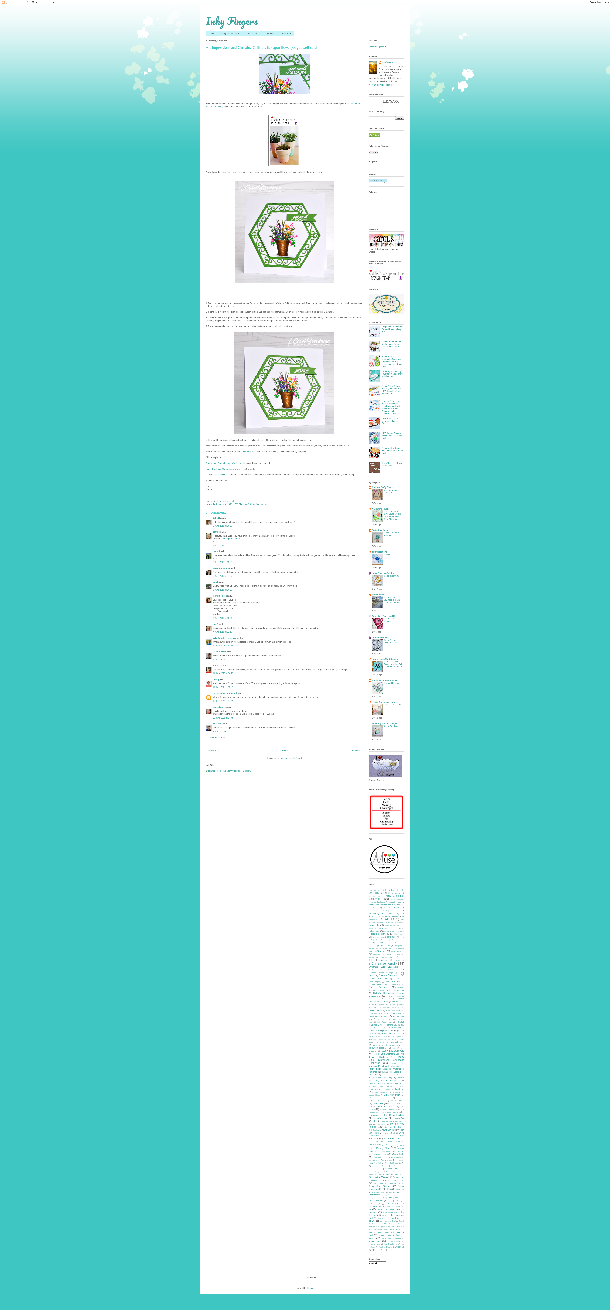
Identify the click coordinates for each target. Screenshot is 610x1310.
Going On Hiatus (391, 726)
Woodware (399, 1247)
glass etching (396, 1036)
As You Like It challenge (217, 474)
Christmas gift (397, 970)
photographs (398, 1151)
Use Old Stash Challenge (380, 1232)
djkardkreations (379, 552)
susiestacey (218, 707)
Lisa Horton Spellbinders (389, 1109)
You (384, 1250)
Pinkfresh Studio (396, 1154)
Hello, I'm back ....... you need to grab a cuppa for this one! (392, 600)
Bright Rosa (377, 943)
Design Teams (269, 34)
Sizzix (389, 1189)
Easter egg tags (375, 1013)
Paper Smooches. (391, 1138)
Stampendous (395, 1198)
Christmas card (383, 963)
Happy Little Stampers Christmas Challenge (386, 1060)
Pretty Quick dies (391, 1163)
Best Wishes (388, 931)
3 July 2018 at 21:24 (222, 731)
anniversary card (376, 913)
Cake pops (398, 946)
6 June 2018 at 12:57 (222, 545)
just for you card (381, 1101)
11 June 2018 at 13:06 (223, 687)
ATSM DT (233, 504)
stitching (399, 1201)
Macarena (217, 665)
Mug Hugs (381, 1124)
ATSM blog (245, 451)
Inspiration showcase (380, 1092)
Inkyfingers (387, 62)
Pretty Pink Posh (375, 1163)
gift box (371, 1036)
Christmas (383, 960)
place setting (378, 1157)
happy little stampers (392, 1050)
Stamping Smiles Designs (384, 723)
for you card (396, 1028)
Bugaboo (372, 946)
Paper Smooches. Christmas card (384, 1141)
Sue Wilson (392, 1203)
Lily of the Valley (385, 1106)
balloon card (374, 931)
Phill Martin (386, 1151)
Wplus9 (374, 1250)
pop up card (373, 1160)
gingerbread (382, 1036)
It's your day (396, 1092)
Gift (398, 1033)
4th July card (374, 896)
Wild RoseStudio (390, 1244)
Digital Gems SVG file (386, 1005)
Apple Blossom (391, 916)
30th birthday (389, 890)
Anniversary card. (396, 913)
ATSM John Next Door (394, 922)
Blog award (399, 934)
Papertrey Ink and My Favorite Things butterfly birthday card (393, 374)
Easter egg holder (393, 1010)
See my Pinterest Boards (230, 34)
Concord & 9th (392, 981)
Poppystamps (386, 1160)
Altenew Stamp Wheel (378, 911)
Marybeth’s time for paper (384, 680)
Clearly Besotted (388, 975)
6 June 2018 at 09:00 (222, 526)
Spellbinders (374, 1195)
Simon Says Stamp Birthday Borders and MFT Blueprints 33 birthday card (391, 390)
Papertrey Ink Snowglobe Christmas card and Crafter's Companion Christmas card (392, 361)
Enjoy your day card (383, 1019)
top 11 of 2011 (380, 1229)
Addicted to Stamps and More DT (384, 905)
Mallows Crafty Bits (381, 487)
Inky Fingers (232, 21)
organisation (389, 1136)
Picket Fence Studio (378, 1154)
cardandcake (378, 595)
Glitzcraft (372, 1039)
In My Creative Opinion (383, 573)
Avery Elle (374, 925)
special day (394, 1192)
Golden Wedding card (386, 1039)
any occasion (377, 916)
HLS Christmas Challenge (391, 1075)
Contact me (252, 34)
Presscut (399, 1160)
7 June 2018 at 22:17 (222, 632)
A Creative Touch (380, 509)
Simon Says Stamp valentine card (387, 1183)
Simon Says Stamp (395, 1180)
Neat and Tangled (392, 1127)
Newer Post (213, 751)
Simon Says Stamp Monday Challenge (223, 463)
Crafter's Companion (379, 987)
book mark (391, 937)
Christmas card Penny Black (379, 970)
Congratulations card (378, 984)
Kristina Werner (397, 1101)
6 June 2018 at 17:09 (222, 576)
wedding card (375, 1241)
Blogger (310, 1288)
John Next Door (392, 1095)
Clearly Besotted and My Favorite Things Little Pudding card (391, 344)
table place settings (393, 1206)
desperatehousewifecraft (225, 693)
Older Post (356, 751)
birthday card (378, 933)
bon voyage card (377, 937)
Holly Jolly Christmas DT (387, 1080)
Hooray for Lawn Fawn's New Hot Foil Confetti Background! (393, 664)
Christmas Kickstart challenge (381, 973)
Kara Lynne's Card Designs (385, 659)
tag (370, 1209)
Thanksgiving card (390, 1212)
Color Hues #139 (391, 576)
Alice (385, 908)
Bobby (216, 679)
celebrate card (397, 951)
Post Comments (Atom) (291, 758)
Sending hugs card (393, 1172)
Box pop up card (398, 940)
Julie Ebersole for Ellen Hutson (380, 1098)
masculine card (380, 1118)
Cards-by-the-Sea (380, 637)
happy (394, 1048)
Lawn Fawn (378, 1103)
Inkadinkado (373, 1089)
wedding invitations (394, 1241)
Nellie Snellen (374, 1130)
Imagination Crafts (394, 1086)
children (371, 957)
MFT (375, 1121)
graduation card (397, 1042)
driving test (386, 1007)
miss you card (387, 1121)
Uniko (391, 1229)
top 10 (371, 1221)
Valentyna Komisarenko (224, 638)
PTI (402, 1163)
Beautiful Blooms (391, 683)
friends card (374, 1031)
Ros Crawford (219, 652)
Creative (388, 999)
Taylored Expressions (386, 1209)
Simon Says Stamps (379, 1186)
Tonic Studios (395, 1218)
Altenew (395, 907)
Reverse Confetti (392, 1169)
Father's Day (391, 1025)
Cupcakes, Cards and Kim (384, 616)
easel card (397, 1007)
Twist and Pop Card (392, 704)
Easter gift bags (393, 1013)
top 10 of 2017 (388, 1227)
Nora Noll (217, 724)
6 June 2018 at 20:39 (222, 618)
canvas (371, 948)
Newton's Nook (389, 1133)
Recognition (286, 34)
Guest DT (377, 1045)
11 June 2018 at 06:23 (223, 673)
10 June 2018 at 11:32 (223, 659)
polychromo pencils (394, 1157)
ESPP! (387, 554)
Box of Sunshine (382, 940)
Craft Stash (396, 984)
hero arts (373, 1075)
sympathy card (375, 1206)
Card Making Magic (384, 948)
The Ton (384, 1215)
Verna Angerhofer (221, 568)
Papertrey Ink (379, 1145)
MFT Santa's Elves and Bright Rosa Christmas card (392, 435)
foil (387, 1028)
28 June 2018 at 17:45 (223, 718)
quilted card (396, 1166)
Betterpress (400, 931)
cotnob (216, 532)
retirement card (374, 1169)
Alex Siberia (373, 908)
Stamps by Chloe (376, 1201)
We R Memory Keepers (391, 1238)
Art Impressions (220, 504)
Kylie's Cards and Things (384, 702)
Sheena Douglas (393, 1174)
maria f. (216, 551)
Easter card (374, 1010)
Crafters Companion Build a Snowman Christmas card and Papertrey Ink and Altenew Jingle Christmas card (391, 407)
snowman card (378, 1192)
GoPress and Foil (381, 1042)
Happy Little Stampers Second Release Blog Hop (392, 329)
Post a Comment (217, 737)
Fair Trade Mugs (384, 1022)
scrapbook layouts (375, 1172)
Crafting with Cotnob (231, 538)
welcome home (374, 1244)
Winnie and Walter (385, 1247)
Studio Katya (374, 1204)
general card (387, 1030)
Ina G (215, 624)
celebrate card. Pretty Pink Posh (387, 954)
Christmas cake (398, 960)
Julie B (216, 518)
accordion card (395, 902)
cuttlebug (397, 1002)
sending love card (375, 1174)
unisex (398, 1229)
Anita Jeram (396, 911)
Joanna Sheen (374, 1095)
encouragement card (378, 1016)
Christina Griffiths (247, 504)
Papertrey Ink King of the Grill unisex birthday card (392, 450)
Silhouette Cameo (379, 1177)
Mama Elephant (396, 1115)
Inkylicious (399, 1089)
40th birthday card (395, 893)
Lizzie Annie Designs (390, 1112)
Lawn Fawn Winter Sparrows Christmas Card (391, 421)
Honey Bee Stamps (392, 1083)
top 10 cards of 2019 (388, 1221)
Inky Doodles (386, 1089)
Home (211, 34)
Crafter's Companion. (395, 990)
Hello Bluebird (395, 1072)
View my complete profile (380, 85)
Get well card (262, 504)
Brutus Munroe (395, 943)
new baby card (389, 1130)
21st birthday (374, 890)
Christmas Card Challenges (383, 967)
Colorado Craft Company (380, 979)
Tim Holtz (381, 1218)
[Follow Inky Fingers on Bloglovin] (378, 182)
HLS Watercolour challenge (381, 1078)
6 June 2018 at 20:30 (222, 590)
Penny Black (383, 1148)
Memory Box (398, 1118)
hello (384, 1072)
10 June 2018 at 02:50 (223, 646)
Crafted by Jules (380, 530)
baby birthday (390, 925)
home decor (374, 1083)
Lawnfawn (392, 1104)
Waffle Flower (385, 1235)
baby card (383, 928)
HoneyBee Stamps (376, 1086)
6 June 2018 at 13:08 (222, 562)
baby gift (397, 928)
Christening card (385, 957)
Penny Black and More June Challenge (224, 469)
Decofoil (371, 1005)
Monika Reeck (220, 596)
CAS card (381, 951)
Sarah (216, 582)
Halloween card (393, 1045)
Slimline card (399, 1189)
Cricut (385, 1001)
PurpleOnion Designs (380, 1166)
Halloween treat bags (378, 1048)
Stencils (390, 1201)
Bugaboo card (384, 946)
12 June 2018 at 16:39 (223, 701)
